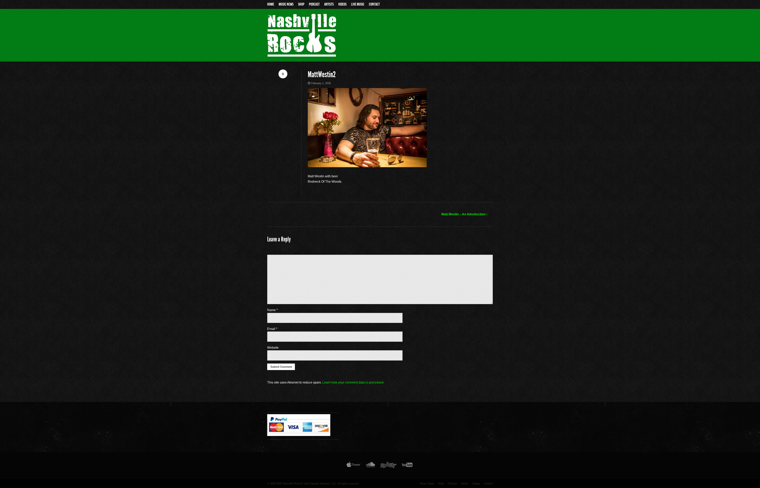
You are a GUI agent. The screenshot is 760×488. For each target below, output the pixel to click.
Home (270, 4)
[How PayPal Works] (298, 435)
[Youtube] (407, 466)
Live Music (357, 4)
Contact (374, 4)
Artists (329, 4)
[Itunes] (353, 466)
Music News (286, 4)
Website (273, 347)
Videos (342, 4)
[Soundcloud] (370, 466)
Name (272, 310)
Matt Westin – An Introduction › (464, 214)
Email (272, 328)
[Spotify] (388, 466)
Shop (301, 4)
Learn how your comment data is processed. (353, 382)
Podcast (314, 4)
